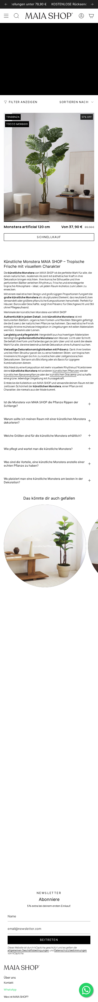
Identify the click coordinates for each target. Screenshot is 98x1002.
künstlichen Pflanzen (66, 370)
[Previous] (6, 4)
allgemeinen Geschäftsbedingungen (28, 950)
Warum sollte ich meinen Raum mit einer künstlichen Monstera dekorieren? (45, 420)
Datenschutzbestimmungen (70, 950)
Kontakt (8, 982)
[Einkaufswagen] (91, 15)
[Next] (92, 4)
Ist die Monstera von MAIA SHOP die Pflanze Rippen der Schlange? (41, 404)
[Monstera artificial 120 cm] (49, 167)
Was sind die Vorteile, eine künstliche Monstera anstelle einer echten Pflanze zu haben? (44, 463)
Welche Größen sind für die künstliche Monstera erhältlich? (43, 435)
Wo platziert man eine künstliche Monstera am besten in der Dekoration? (43, 480)
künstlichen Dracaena (63, 374)
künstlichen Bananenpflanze (21, 374)
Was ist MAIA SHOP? (16, 996)
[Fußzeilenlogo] (21, 967)
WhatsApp (10, 989)
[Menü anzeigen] (6, 15)
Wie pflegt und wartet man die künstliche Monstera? (38, 449)
